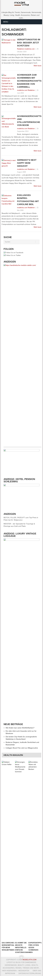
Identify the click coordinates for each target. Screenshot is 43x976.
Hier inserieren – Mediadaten (15, 971)
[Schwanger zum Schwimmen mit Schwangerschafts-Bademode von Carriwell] (9, 83)
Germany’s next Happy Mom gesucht (26, 163)
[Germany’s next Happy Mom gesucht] (9, 163)
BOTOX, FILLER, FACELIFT (14, 517)
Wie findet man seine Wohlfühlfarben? (20, 728)
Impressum (10, 973)
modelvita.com (29, 960)
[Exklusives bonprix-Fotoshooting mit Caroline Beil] (9, 199)
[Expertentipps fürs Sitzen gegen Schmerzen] (34, 850)
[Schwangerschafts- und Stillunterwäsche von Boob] (9, 124)
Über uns (37, 971)
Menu (5, 22)
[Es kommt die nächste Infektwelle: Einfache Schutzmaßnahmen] (21, 850)
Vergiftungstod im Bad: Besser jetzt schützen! (28, 42)
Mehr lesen (37, 66)
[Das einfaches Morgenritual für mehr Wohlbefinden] (8, 850)
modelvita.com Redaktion (26, 90)
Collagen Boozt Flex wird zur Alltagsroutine (22, 748)
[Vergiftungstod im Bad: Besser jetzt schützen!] (9, 44)
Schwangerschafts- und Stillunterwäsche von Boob (29, 120)
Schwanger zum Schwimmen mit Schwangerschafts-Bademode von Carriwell (29, 81)
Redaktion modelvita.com (26, 49)
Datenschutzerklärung (30, 973)
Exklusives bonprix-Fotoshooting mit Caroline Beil (28, 199)
